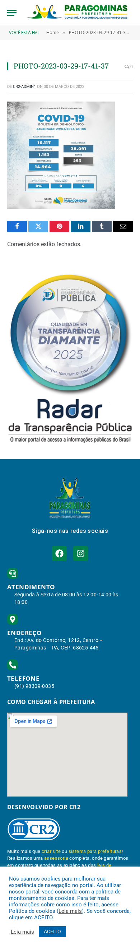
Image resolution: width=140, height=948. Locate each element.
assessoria (56, 858)
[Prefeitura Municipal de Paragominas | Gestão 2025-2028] (77, 12)
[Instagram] (80, 553)
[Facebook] (59, 553)
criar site (51, 851)
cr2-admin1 (24, 86)
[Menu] (12, 13)
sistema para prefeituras (95, 851)
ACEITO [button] (52, 931)
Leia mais (70, 911)
